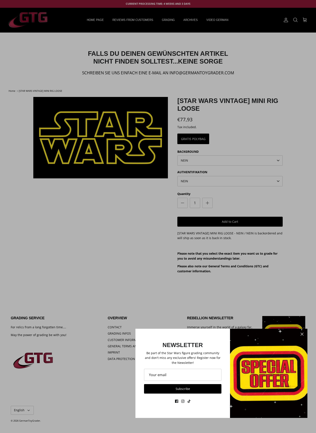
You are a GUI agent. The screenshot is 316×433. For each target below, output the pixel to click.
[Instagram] (182, 401)
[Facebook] (176, 401)
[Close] (302, 334)
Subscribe (183, 389)
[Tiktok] (189, 401)
